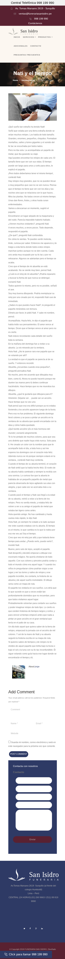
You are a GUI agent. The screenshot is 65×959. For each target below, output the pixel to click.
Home (15, 80)
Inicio (17, 37)
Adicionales (21, 46)
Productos (44, 37)
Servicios (28, 37)
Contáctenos (35, 23)
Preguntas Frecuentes (27, 55)
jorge (37, 666)
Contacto (35, 46)
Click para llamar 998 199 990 (28, 954)
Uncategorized (28, 80)
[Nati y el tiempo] (32, 107)
